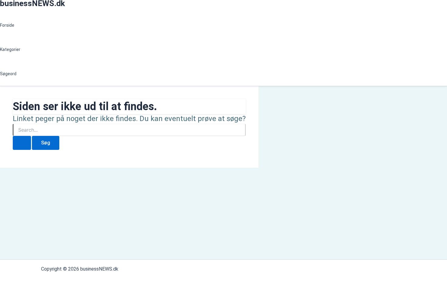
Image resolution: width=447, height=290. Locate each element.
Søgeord (8, 73)
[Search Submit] (22, 143)
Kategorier (10, 49)
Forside (7, 25)
